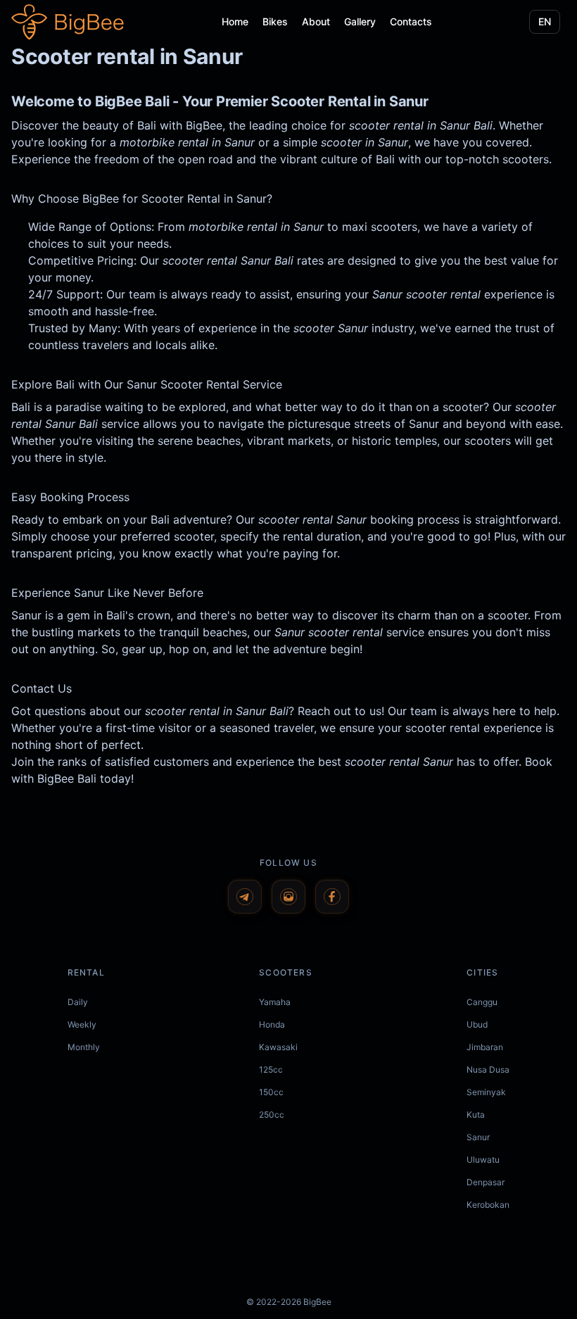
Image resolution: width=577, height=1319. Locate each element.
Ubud (477, 1024)
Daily (78, 1002)
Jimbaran (485, 1047)
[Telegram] (245, 897)
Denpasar (486, 1182)
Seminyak (486, 1092)
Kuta (476, 1114)
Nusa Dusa (488, 1069)
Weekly (82, 1024)
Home (235, 21)
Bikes (275, 21)
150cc (271, 1092)
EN (544, 21)
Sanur (478, 1137)
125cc (271, 1069)
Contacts (411, 21)
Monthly (84, 1047)
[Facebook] (332, 897)
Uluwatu (483, 1159)
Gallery (360, 21)
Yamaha (275, 1002)
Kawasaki (278, 1047)
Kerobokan (488, 1204)
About (316, 21)
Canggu (482, 1002)
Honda (272, 1024)
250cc (271, 1114)
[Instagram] (288, 897)
